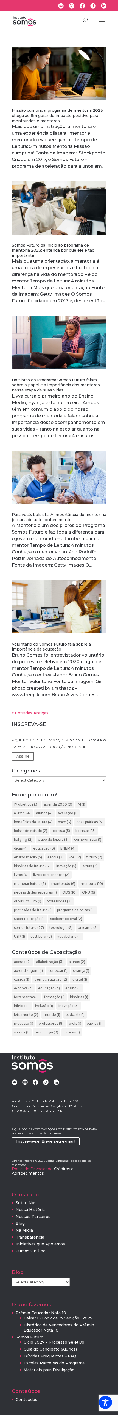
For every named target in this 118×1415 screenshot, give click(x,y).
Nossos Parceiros (33, 1216)
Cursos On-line (31, 1250)
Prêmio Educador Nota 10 (41, 1312)
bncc (64, 822)
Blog (20, 1223)
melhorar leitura (30, 883)
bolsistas (85, 831)
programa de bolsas (76, 910)
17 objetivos (26, 804)
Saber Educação (29, 919)
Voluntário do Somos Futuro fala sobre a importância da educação (51, 647)
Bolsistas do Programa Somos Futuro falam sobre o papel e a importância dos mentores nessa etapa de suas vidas (56, 385)
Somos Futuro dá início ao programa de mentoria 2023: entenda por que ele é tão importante (53, 250)
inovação (66, 866)
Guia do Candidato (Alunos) (50, 1349)
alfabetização (49, 962)
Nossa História (30, 1209)
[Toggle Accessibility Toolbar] (105, 1402)
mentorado (63, 883)
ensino (73, 988)
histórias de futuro (32, 866)
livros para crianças (51, 875)
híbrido (22, 1006)
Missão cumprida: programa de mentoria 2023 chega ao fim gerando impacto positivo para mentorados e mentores (57, 115)
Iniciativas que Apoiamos (40, 1244)
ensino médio (28, 857)
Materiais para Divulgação (49, 1369)
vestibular (41, 936)
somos (21, 1032)
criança (81, 970)
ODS (69, 892)
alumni (22, 813)
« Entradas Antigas (30, 713)
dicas (21, 848)
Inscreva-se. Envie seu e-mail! (45, 1141)
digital (79, 979)
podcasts (75, 1015)
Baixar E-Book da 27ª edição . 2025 (58, 1318)
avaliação (67, 813)
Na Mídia (24, 1230)
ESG (75, 857)
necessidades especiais (35, 892)
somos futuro (29, 928)
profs (75, 1023)
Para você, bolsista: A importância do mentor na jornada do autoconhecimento (59, 517)
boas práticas (90, 822)
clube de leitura (53, 839)
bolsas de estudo (30, 831)
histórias (79, 997)
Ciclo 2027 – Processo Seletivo (54, 1342)
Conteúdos (26, 1399)
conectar (58, 970)
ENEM (67, 848)
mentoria (92, 883)
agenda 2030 (58, 804)
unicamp (88, 928)
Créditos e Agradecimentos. (43, 1171)
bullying (23, 839)
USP (19, 936)
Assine (23, 756)
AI (81, 804)
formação (54, 997)
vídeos (72, 1032)
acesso (22, 962)
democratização (51, 979)
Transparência (30, 1237)
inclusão (44, 1006)
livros (21, 875)
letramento (26, 1015)
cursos (21, 979)
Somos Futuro (29, 1337)
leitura (89, 866)
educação (44, 848)
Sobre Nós (26, 1202)
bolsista (61, 831)
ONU (88, 892)
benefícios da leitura (33, 822)
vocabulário (69, 936)
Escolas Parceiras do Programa (54, 1362)
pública (94, 1023)
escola (55, 857)
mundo (52, 1015)
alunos (44, 813)
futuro (94, 857)
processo (23, 1023)
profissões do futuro (33, 910)
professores (59, 901)
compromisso (87, 839)
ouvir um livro (27, 901)
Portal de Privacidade (32, 1168)
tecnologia (60, 928)
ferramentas (26, 997)
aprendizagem (28, 970)
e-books (23, 988)
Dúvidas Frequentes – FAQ (50, 1356)
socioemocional (66, 919)
